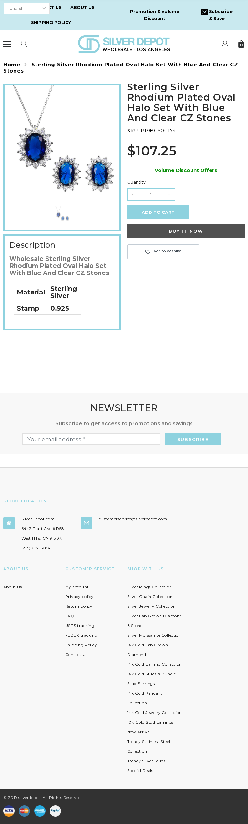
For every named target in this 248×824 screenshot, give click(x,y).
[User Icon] (225, 44)
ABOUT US (82, 7)
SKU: (133, 130)
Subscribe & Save (220, 15)
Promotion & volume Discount (154, 15)
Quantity (136, 182)
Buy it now (186, 230)
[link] (62, 214)
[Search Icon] (24, 44)
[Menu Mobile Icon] (7, 44)
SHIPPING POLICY (51, 22)
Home (12, 65)
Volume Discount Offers (186, 170)
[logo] (124, 43)
